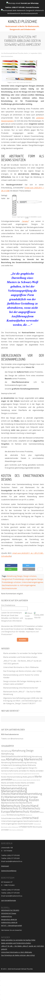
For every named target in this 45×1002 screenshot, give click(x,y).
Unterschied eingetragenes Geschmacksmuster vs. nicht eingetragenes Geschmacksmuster (22, 585)
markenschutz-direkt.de (9, 922)
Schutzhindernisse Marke (11, 818)
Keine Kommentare (7, 56)
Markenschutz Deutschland (19, 806)
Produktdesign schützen (11, 582)
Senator (25, 221)
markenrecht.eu (6, 916)
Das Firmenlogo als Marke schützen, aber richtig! (22, 671)
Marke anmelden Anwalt (19, 780)
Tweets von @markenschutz (12, 738)
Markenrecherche (10, 802)
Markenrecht (25, 802)
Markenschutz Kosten (25, 811)
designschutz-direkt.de (9, 919)
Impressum (5, 866)
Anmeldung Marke (19, 765)
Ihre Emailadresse (8, 605)
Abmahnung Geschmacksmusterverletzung (16, 755)
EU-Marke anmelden (35, 771)
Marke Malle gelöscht (20, 785)
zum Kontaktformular (8, 900)
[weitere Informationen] (41, 569)
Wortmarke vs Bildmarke (16, 830)
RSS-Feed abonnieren (10, 734)
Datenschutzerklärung (8, 871)
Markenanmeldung (14, 788)
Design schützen (29, 576)
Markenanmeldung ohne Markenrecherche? (20, 688)
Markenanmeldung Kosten (20, 800)
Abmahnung (6, 751)
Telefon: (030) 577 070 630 (14, 7)
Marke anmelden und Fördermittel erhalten (20, 657)
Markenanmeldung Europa (21, 797)
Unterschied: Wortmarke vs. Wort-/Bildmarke (21, 667)
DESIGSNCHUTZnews (8, 913)
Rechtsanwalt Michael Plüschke (22, 969)
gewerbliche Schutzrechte (31, 773)
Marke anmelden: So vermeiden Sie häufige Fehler (22, 653)
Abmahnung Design (14, 576)
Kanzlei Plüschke (22, 21)
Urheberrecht (25, 826)
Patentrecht (29, 815)
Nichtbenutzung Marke (16, 815)
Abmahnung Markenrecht (24, 759)
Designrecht (13, 768)
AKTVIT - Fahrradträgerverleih (11, 926)
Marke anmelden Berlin (33, 780)
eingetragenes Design (34, 579)
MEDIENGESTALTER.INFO (10, 910)
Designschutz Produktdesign (13, 579)
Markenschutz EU (11, 808)
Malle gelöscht (28, 777)
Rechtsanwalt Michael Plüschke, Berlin (16, 53)
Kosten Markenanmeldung (11, 777)
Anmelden (22, 640)
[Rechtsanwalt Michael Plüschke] (22, 13)
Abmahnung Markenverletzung (13, 762)
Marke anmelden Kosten (11, 783)
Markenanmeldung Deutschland (14, 792)
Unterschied (30, 818)
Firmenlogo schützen (7, 773)
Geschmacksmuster (18, 773)
